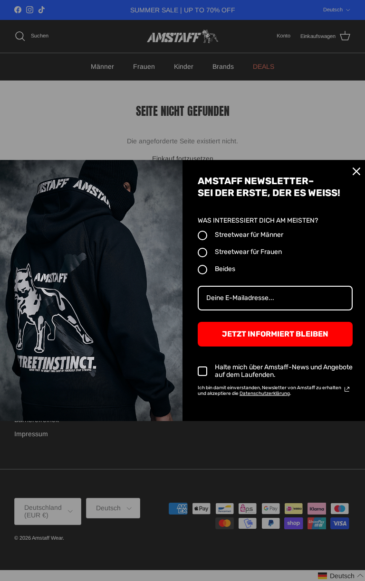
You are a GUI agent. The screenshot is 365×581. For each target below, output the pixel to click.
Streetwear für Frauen (248, 252)
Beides (225, 269)
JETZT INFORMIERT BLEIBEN (275, 333)
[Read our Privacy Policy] (347, 389)
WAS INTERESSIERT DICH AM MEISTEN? (258, 220)
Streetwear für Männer (249, 235)
